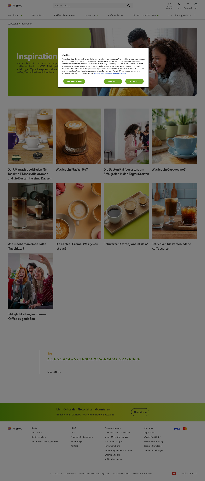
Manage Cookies (74, 81)
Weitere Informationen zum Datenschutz (110, 73)
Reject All (112, 81)
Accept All (134, 81)
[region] (103, 68)
